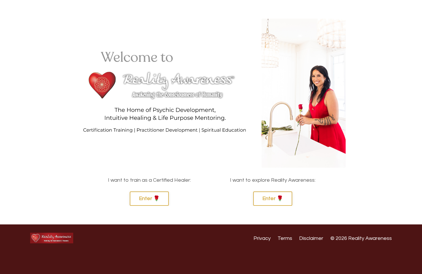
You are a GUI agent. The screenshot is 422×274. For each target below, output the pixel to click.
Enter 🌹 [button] (149, 198)
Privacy (262, 238)
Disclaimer (311, 238)
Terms (285, 238)
